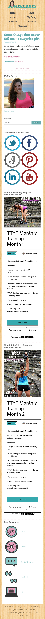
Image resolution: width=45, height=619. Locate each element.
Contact (22, 26)
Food (23, 532)
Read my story (9, 111)
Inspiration (25, 577)
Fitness (32, 22)
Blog (31, 13)
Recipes (13, 22)
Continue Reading (11, 57)
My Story (32, 17)
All (22, 592)
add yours (18, 61)
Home (13, 13)
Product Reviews (27, 562)
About (13, 17)
